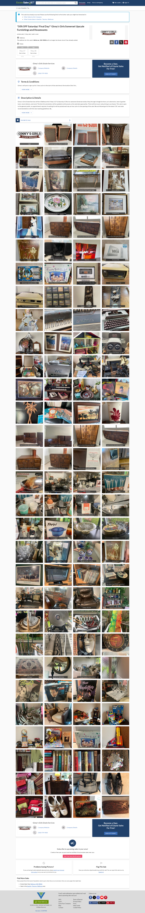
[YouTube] (102, 897)
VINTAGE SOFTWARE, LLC (45, 905)
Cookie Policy (77, 907)
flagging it (101, 872)
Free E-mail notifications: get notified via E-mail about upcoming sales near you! (72, 894)
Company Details (72, 68)
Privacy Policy (77, 901)
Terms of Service (77, 899)
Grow (64, 903)
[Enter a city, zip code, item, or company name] (76, 3)
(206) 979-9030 (43, 73)
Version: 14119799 (41, 911)
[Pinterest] (105, 897)
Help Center (76, 905)
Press (74, 903)
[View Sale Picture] (29, 320)
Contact (60, 907)
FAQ (59, 899)
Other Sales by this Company (33, 17)
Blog (59, 905)
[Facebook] (90, 897)
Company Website (43, 68)
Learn (60, 901)
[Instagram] (98, 897)
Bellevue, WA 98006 (36, 884)
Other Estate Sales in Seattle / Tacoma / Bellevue (38, 19)
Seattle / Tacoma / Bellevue (34, 886)
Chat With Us (42, 902)
